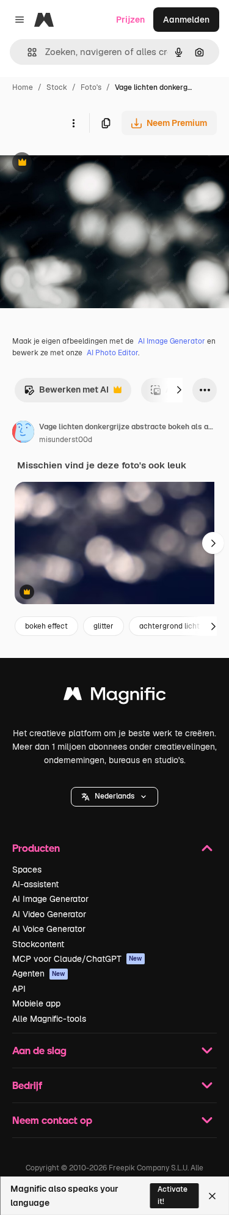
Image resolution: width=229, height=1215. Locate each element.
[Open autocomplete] (27, 52)
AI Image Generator (171, 341)
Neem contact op (52, 1119)
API (19, 988)
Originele (80, 163)
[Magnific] (115, 696)
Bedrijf (27, 1085)
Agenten (38, 973)
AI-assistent (35, 884)
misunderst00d (65, 440)
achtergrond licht (169, 626)
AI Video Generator (49, 914)
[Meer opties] (73, 123)
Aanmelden (186, 19)
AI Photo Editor (112, 353)
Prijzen (130, 19)
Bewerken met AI (66, 393)
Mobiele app (36, 1003)
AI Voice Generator (48, 928)
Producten (36, 847)
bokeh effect (46, 626)
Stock (56, 87)
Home (22, 87)
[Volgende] (179, 390)
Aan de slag (39, 1050)
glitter (103, 626)
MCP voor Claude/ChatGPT (77, 958)
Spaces (27, 869)
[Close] (212, 1196)
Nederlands (114, 796)
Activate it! (172, 1195)
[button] (114, 797)
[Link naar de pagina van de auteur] (23, 433)
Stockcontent (38, 944)
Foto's (91, 87)
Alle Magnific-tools (49, 1018)
